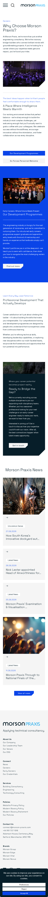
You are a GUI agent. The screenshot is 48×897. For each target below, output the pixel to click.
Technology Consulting (13, 793)
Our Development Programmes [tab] (24, 153)
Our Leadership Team (13, 745)
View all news (24, 693)
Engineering (8, 789)
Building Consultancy (13, 786)
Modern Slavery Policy (13, 808)
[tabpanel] (24, 224)
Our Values (8, 749)
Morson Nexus (9, 859)
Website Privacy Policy (13, 805)
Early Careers (9, 771)
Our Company (9, 742)
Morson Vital (9, 855)
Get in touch (18, 445)
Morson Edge (9, 852)
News (5, 764)
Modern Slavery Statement (15, 811)
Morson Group (9, 849)
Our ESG (6, 752)
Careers (6, 767)
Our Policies (8, 815)
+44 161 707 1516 (10, 830)
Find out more (13, 266)
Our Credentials (10, 774)
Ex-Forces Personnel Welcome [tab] (24, 161)
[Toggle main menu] (5, 5)
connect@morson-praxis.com (17, 827)
